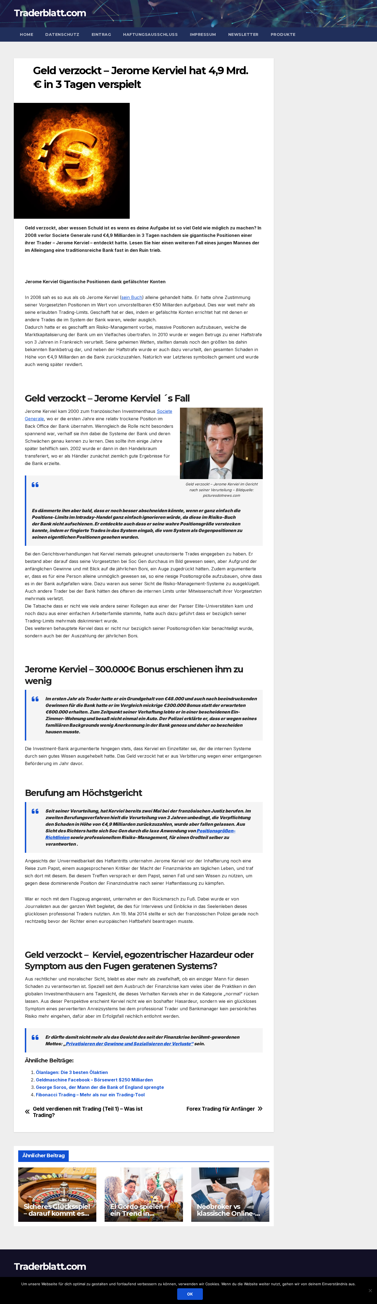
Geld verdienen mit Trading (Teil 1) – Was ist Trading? (88, 1112)
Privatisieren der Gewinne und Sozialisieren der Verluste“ (129, 1043)
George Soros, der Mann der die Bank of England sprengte (100, 1087)
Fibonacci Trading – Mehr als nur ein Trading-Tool (90, 1094)
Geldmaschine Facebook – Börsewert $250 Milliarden (94, 1080)
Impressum (203, 34)
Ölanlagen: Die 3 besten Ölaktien (72, 1072)
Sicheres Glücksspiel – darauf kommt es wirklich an (57, 1213)
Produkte (283, 34)
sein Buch (131, 297)
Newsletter (243, 34)
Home (26, 34)
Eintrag (101, 34)
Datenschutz (62, 34)
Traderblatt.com (50, 13)
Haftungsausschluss (150, 34)
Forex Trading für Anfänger (221, 1109)
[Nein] (370, 1290)
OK (190, 1294)
